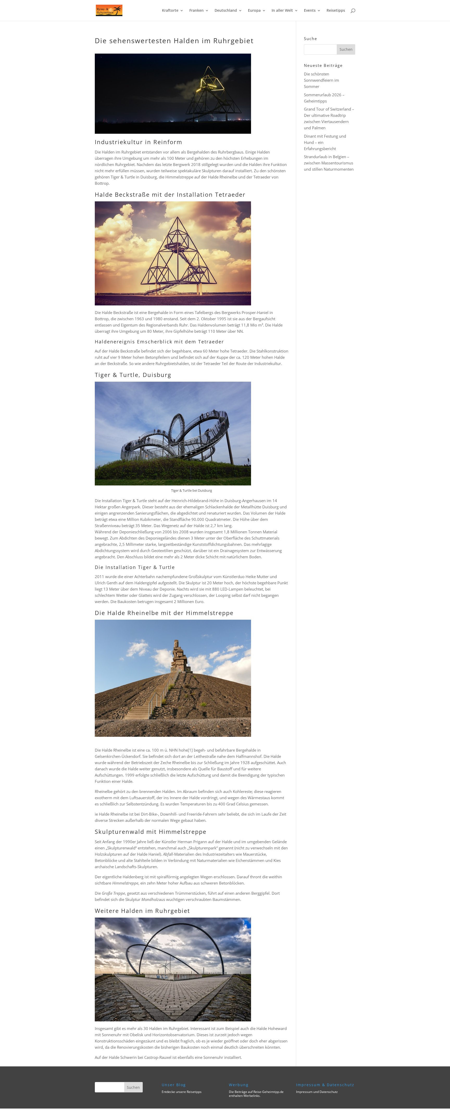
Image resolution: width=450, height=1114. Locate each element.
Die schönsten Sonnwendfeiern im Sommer (321, 80)
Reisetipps (336, 11)
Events (310, 11)
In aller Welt (282, 11)
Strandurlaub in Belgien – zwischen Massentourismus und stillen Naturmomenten (329, 163)
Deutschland (226, 11)
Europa (254, 11)
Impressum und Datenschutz (317, 1092)
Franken (196, 11)
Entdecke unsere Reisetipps (182, 1092)
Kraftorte (170, 11)
